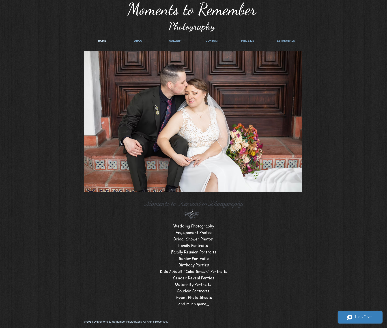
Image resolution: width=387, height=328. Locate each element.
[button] (193, 121)
